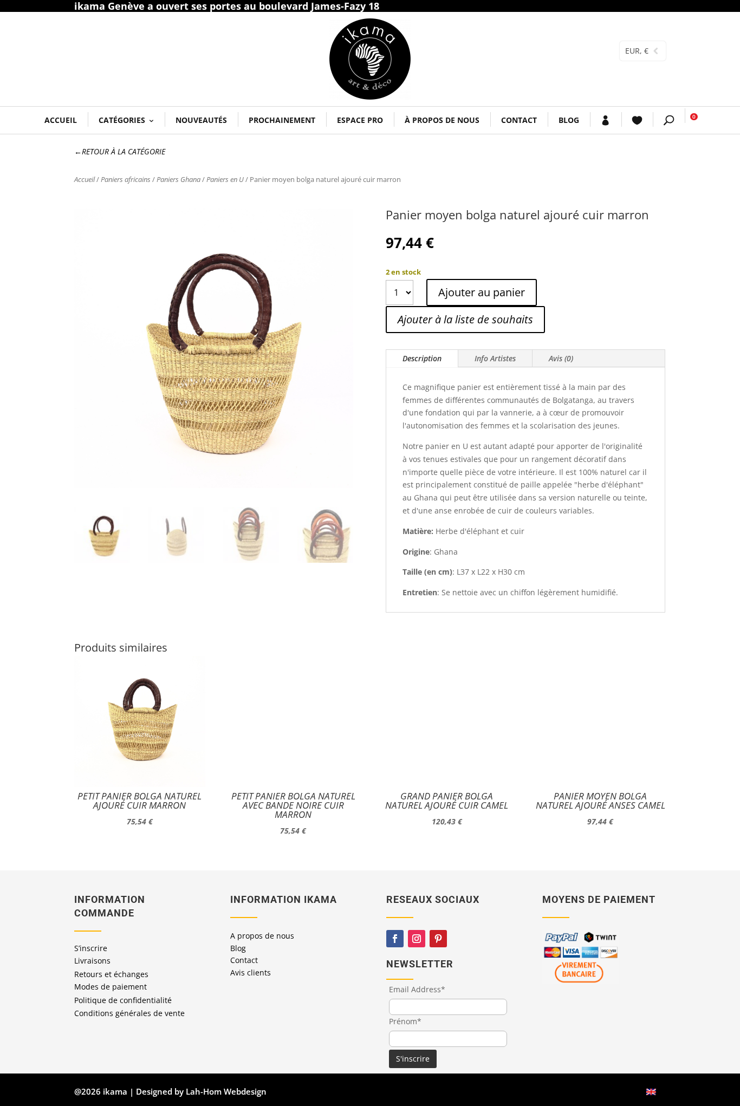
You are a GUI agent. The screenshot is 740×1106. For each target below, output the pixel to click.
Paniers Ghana (178, 179)
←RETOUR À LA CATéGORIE (119, 151)
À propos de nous (442, 120)
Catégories (122, 120)
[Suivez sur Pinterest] (438, 938)
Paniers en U (225, 179)
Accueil (60, 120)
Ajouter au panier (481, 292)
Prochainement (282, 120)
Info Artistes (495, 358)
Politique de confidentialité (123, 1000)
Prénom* (405, 1021)
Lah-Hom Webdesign (226, 1091)
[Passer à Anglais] (651, 1091)
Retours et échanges (111, 974)
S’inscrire (90, 948)
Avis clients (250, 972)
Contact (519, 120)
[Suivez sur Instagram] (416, 938)
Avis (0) (561, 358)
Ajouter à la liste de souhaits (465, 319)
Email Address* (417, 989)
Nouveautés (201, 120)
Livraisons (92, 960)
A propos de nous (262, 936)
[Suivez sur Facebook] (395, 938)
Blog (569, 120)
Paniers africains (126, 179)
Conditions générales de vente (129, 1013)
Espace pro (360, 120)
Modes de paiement (110, 986)
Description (422, 358)
